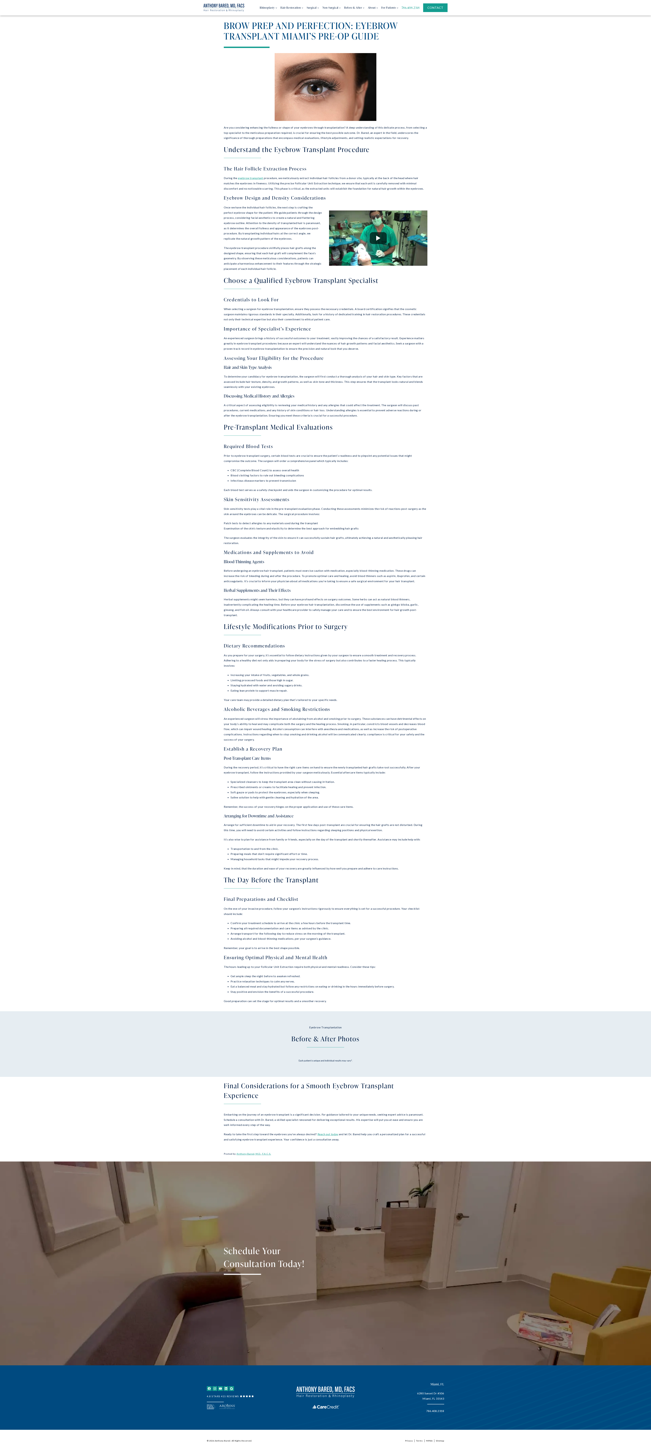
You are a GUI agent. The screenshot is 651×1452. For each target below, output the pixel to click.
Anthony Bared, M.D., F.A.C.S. (253, 1153)
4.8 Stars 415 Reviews (223, 1396)
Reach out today (328, 1134)
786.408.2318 (435, 1410)
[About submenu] (377, 8)
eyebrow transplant (250, 178)
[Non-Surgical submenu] (340, 8)
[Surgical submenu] (318, 8)
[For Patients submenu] (397, 8)
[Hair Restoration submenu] (302, 8)
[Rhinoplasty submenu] (276, 8)
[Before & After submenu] (363, 8)
